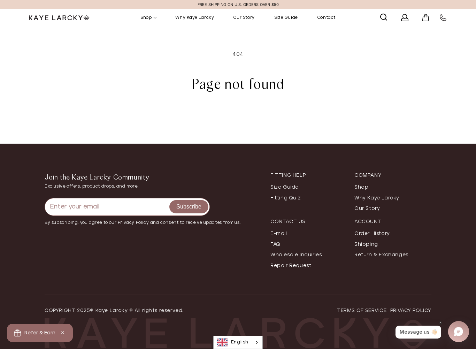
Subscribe (188, 207)
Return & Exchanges (381, 254)
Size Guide (284, 187)
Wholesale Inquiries (296, 254)
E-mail (278, 233)
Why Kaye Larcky (376, 198)
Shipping (366, 244)
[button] (376, 17)
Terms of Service (362, 310)
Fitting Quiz (285, 198)
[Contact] (436, 18)
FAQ (275, 244)
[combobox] (238, 342)
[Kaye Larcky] (71, 18)
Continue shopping (238, 115)
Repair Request (290, 265)
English (239, 342)
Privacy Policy (410, 310)
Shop (361, 187)
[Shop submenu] (159, 18)
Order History (372, 233)
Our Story (367, 208)
